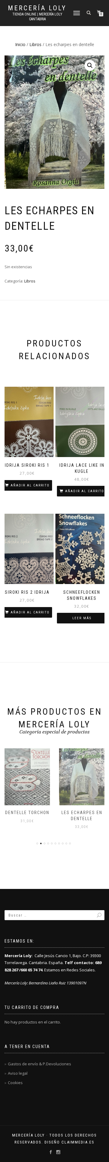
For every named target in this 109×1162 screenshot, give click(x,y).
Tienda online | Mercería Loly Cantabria (37, 16)
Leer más (81, 618)
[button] (89, 65)
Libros (35, 44)
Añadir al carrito (30, 485)
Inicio (20, 44)
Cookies (15, 1082)
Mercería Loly (37, 8)
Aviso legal (18, 1073)
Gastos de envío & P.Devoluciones (39, 1064)
